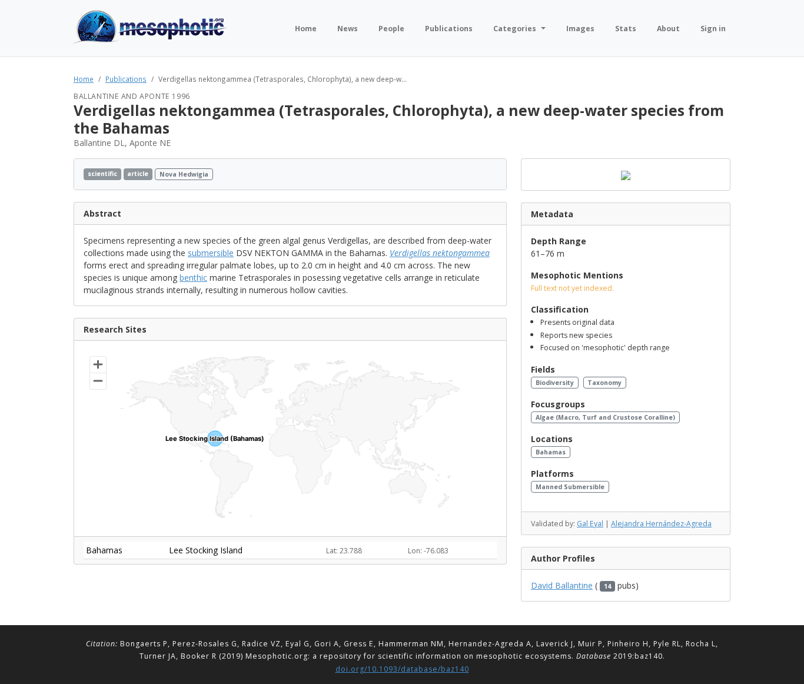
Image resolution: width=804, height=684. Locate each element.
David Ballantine (562, 585)
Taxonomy (604, 382)
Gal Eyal (590, 524)
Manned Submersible (570, 487)
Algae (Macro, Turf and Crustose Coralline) (605, 417)
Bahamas (551, 452)
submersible (211, 252)
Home (84, 79)
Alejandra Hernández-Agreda (661, 524)
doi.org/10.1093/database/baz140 (402, 669)
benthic (193, 277)
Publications (126, 79)
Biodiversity (555, 382)
